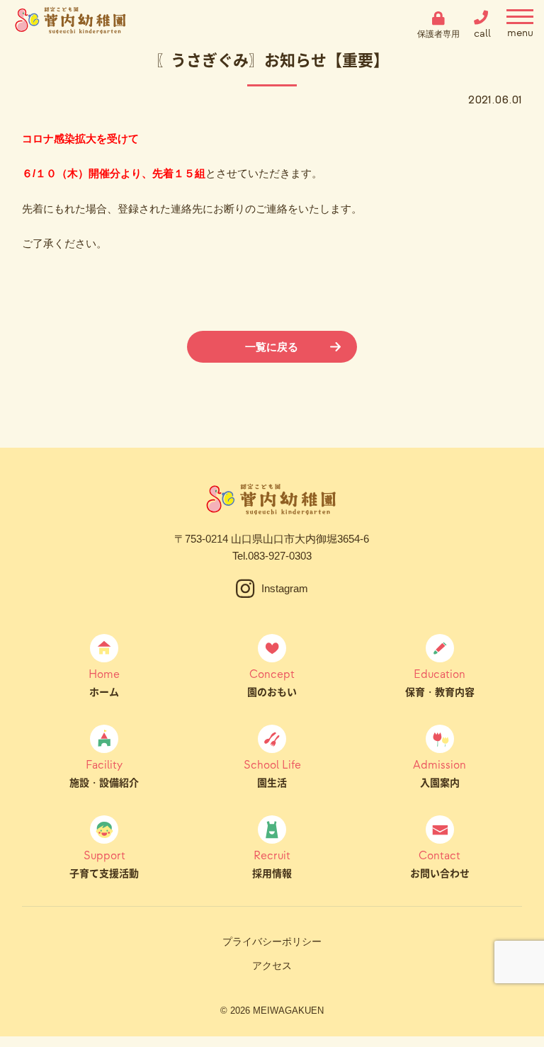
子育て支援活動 (104, 863)
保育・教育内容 (440, 682)
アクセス (272, 965)
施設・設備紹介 (104, 773)
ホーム (104, 682)
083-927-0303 (280, 556)
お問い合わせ (440, 863)
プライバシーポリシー (272, 941)
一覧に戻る (271, 347)
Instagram (284, 588)
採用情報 (272, 863)
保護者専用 (438, 33)
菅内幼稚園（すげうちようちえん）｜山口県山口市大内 (71, 24)
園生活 (272, 773)
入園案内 (439, 773)
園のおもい (272, 682)
